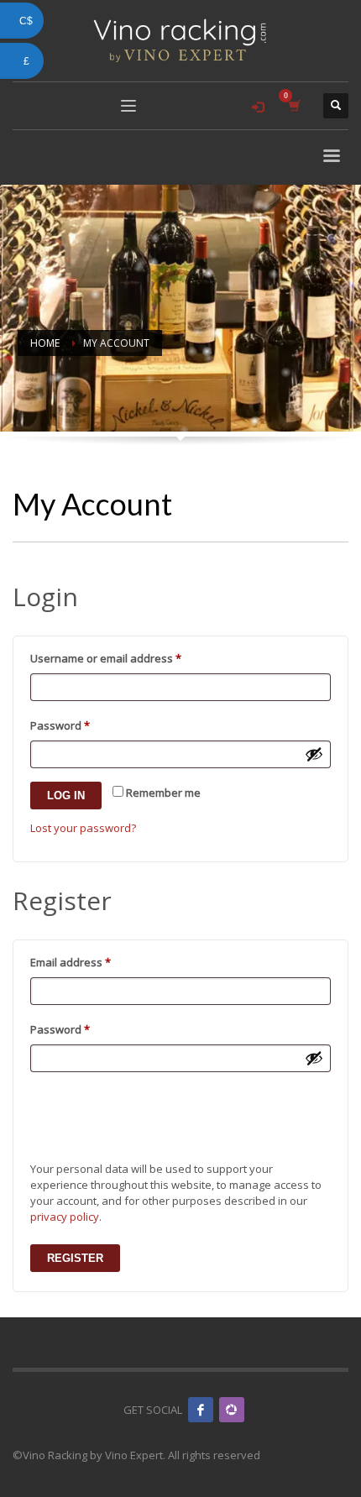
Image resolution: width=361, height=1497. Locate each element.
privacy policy (64, 1216)
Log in (66, 795)
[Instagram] (231, 1409)
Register (75, 1258)
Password (83, 725)
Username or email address (129, 658)
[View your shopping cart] (293, 105)
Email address (93, 962)
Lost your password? (83, 827)
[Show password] (314, 754)
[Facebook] (200, 1409)
